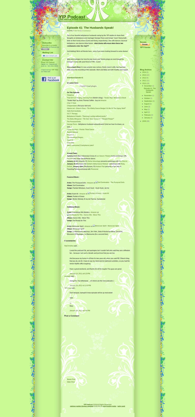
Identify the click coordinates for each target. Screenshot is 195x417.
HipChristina (68, 246)
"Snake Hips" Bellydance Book (115, 98)
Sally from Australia (74, 111)
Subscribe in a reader (49, 45)
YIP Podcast (72, 16)
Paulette (70, 159)
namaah (67, 276)
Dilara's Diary (81, 108)
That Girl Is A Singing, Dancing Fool (79, 98)
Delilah (69, 166)
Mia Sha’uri (123, 161)
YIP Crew (67, 288)
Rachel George (72, 132)
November (148, 95)
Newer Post (71, 379)
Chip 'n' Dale (71, 103)
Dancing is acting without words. (94, 116)
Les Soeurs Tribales (103, 156)
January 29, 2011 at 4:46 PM (80, 311)
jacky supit (121, 406)
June (146, 107)
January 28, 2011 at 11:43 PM (80, 285)
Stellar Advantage (94, 161)
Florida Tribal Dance (86, 129)
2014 (144, 72)
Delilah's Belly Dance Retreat (97, 164)
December (148, 86)
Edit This (77, 30)
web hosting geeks (109, 406)
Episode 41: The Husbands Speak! (90, 27)
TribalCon (70, 95)
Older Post (71, 382)
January (147, 118)
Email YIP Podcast (47, 62)
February (147, 115)
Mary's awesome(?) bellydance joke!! (80, 145)
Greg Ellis (70, 143)
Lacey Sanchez (72, 129)
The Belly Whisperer (74, 119)
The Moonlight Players (75, 137)
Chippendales (72, 106)
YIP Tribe (55, 70)
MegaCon (70, 135)
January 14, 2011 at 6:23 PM (80, 274)
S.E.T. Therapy (72, 114)
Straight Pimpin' (107, 119)
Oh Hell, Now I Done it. (91, 119)
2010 (144, 83)
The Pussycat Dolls (74, 122)
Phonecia (94, 169)
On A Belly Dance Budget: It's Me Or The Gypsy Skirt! (106, 108)
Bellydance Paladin (74, 116)
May (146, 109)
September (148, 101)
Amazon (103, 100)
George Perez (72, 124)
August (147, 104)
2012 (144, 78)
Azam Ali (70, 140)
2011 (144, 81)
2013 (144, 75)
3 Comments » (86, 30)
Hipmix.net (71, 108)
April (146, 112)
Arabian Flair (100, 166)
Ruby (122, 164)
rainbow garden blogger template (81, 406)
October (147, 98)
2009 (144, 121)
